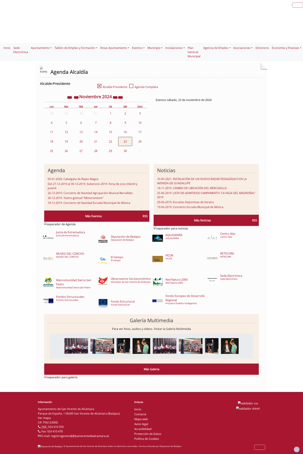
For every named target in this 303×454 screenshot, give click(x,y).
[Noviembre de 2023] (70, 97)
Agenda (56, 170)
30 (125, 151)
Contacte (140, 414)
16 (125, 132)
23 (125, 141)
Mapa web (141, 419)
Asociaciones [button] (242, 48)
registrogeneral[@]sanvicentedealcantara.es (80, 436)
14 (95, 132)
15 (110, 132)
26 (66, 151)
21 (95, 141)
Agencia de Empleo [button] (215, 48)
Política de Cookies (146, 439)
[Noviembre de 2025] (115, 97)
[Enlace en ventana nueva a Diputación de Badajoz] (50, 446)
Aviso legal (141, 424)
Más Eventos (93, 216)
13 (81, 132)
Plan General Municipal (194, 52)
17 (140, 132)
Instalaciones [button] (174, 48)
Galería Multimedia (151, 320)
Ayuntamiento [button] (40, 48)
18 (51, 141)
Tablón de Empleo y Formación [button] (75, 48)
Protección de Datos (147, 434)
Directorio (262, 48)
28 (95, 151)
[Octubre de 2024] (76, 97)
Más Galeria (151, 369)
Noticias (166, 170)
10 (140, 123)
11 (51, 132)
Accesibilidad (143, 429)
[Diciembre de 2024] (120, 97)
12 (66, 132)
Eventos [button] (137, 48)
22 (110, 141)
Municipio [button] (153, 48)
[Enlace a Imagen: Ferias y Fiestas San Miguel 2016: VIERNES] (76, 346)
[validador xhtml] (248, 408)
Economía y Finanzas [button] (285, 48)
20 (81, 141)
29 (110, 151)
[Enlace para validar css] (248, 403)
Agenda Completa (143, 87)
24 (140, 141)
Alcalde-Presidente (112, 87)
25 (51, 151)
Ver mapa (44, 418)
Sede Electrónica (20, 50)
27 (81, 151)
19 (66, 141)
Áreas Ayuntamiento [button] (113, 48)
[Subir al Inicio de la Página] (296, 449)
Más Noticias (202, 220)
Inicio (7, 48)
